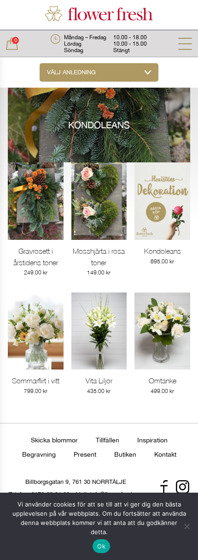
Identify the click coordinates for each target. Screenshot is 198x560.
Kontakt (165, 454)
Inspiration (152, 440)
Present (85, 454)
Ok (101, 546)
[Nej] (186, 526)
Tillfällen (107, 440)
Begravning (39, 454)
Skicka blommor (54, 440)
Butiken (125, 454)
